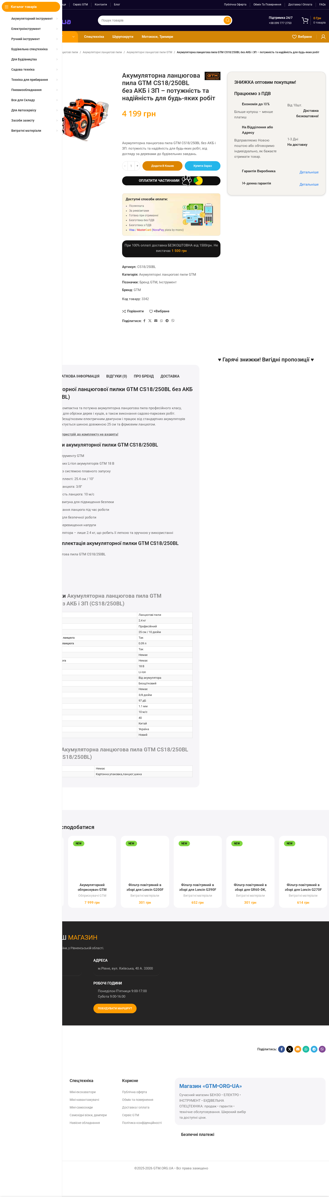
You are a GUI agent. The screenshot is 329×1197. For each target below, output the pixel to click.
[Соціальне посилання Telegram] (167, 321)
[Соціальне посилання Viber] (173, 321)
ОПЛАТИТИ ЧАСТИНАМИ (159, 181)
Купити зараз (203, 165)
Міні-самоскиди (81, 1107)
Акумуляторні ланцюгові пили (102, 52)
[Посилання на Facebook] (144, 321)
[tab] (76, 376)
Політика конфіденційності (142, 1123)
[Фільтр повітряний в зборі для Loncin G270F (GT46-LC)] (303, 860)
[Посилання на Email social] (156, 321)
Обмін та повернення (137, 1099)
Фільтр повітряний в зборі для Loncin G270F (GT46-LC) (303, 889)
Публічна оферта (134, 1092)
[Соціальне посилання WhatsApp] (161, 321)
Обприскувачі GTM (92, 895)
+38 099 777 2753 (280, 23)
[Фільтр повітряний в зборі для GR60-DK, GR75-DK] (250, 860)
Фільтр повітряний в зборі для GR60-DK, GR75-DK (250, 889)
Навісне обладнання (85, 1123)
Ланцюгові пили (67, 52)
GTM (137, 290)
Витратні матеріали (144, 895)
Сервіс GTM (130, 1115)
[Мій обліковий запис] (323, 36)
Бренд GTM (148, 282)
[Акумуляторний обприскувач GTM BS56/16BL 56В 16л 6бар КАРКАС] (92, 860)
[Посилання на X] (150, 321)
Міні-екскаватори (83, 1092)
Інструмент (168, 282)
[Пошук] (227, 20)
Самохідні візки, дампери (88, 1115)
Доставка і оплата (135, 1107)
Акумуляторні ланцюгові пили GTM (149, 52)
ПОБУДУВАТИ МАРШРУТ (115, 1008)
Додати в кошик (162, 165)
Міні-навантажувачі (84, 1099)
